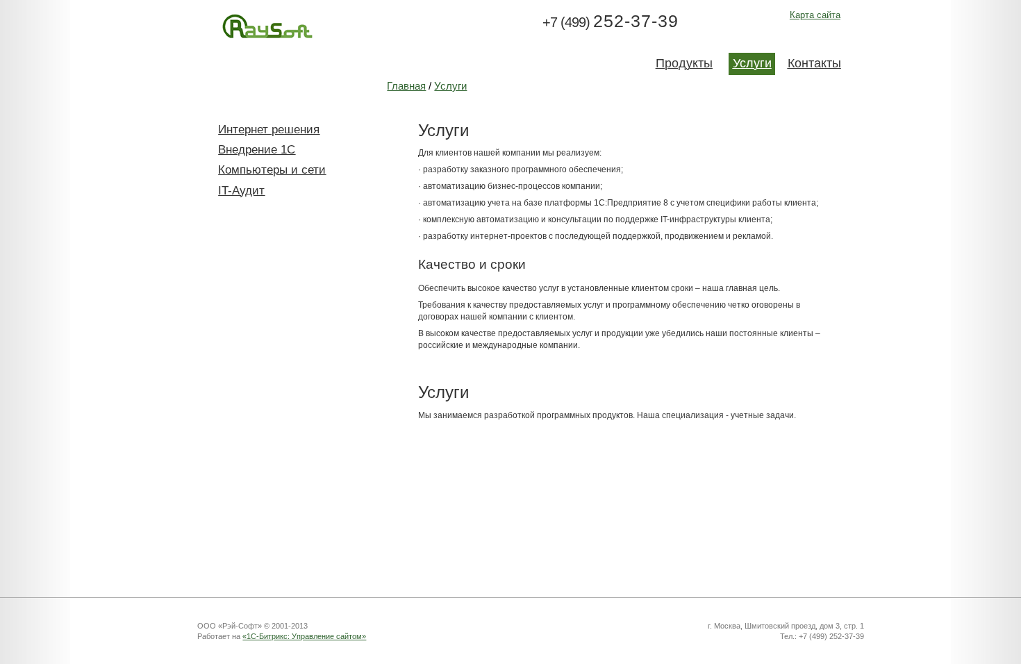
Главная (406, 86)
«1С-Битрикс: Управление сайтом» (304, 636)
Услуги (450, 86)
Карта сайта (815, 15)
